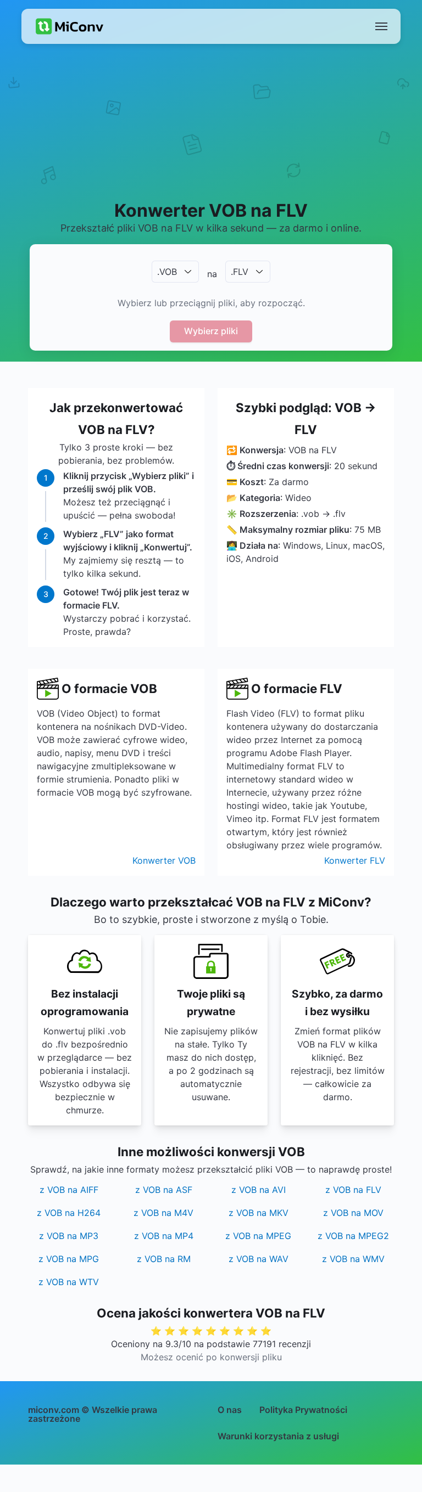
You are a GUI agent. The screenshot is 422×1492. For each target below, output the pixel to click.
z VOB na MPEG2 (353, 1235)
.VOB (167, 271)
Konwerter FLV (354, 860)
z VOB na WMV (353, 1258)
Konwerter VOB (164, 860)
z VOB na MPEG (258, 1235)
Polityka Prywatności (303, 1409)
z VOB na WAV (258, 1258)
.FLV (239, 271)
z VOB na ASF (163, 1189)
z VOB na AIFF (69, 1189)
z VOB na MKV (258, 1212)
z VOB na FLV (353, 1189)
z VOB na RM (164, 1258)
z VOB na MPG (68, 1258)
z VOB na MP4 (163, 1235)
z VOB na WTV (68, 1281)
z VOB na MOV (353, 1212)
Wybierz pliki (211, 330)
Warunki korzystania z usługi (278, 1436)
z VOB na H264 (69, 1212)
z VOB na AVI (258, 1189)
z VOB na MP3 (68, 1235)
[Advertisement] (211, 135)
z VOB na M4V (163, 1212)
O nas (230, 1409)
